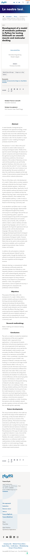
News (4, 522)
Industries (5, 506)
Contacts (5, 491)
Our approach (7, 503)
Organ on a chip (20, 72)
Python (4, 74)
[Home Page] (3, 2)
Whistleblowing (24, 546)
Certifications (14, 546)
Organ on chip (19, 80)
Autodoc (4, 80)
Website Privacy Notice (19, 543)
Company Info (7, 543)
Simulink (4, 82)
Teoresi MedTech (8, 517)
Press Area (5, 524)
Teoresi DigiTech (7, 514)
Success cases (7, 508)
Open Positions (6, 527)
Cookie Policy (5, 546)
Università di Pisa (15, 50)
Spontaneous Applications (9, 529)
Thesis (15, 16)
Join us (5, 511)
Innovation (9, 16)
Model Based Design (8, 72)
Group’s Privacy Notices (15, 548)
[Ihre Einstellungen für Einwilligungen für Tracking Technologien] (27, 553)
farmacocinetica (11, 80)
